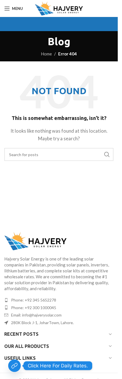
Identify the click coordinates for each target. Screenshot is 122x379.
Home (46, 53)
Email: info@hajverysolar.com (36, 315)
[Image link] (58, 241)
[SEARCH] (106, 154)
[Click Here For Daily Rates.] (14, 365)
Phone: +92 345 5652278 (33, 300)
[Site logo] (59, 8)
